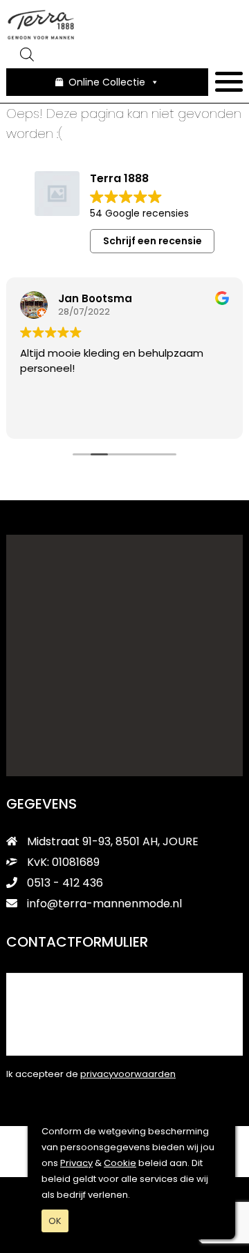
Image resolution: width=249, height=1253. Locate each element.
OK (55, 1220)
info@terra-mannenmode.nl (104, 903)
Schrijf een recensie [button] (152, 241)
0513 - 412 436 (63, 883)
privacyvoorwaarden (128, 1074)
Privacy (76, 1163)
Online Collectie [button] (106, 82)
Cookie (120, 1163)
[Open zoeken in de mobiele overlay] (124, 54)
